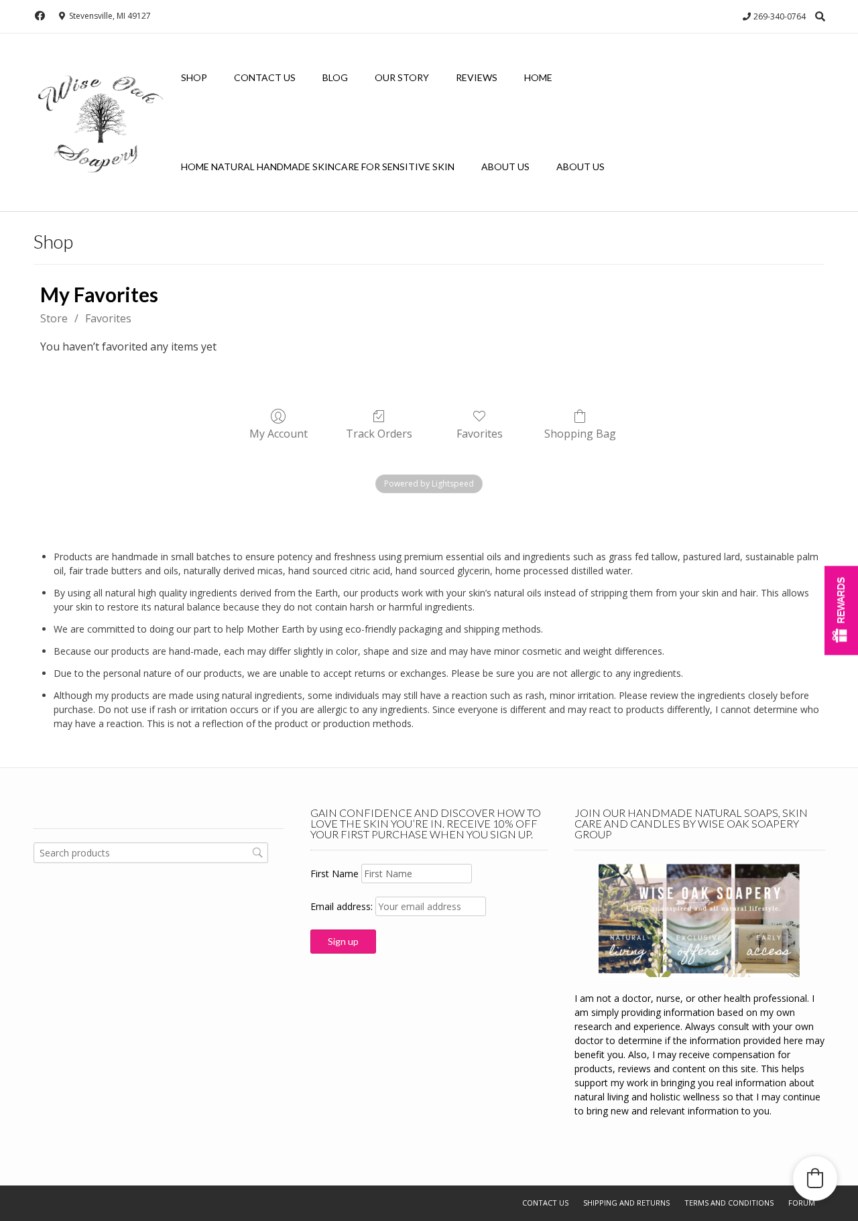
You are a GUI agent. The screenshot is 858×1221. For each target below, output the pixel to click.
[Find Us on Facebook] (40, 16)
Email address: (342, 906)
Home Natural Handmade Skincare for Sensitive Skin (317, 166)
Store (54, 318)
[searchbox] (151, 852)
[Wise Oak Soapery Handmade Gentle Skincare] (101, 123)
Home (538, 77)
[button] (815, 1178)
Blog (335, 77)
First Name (334, 873)
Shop (194, 77)
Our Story (402, 77)
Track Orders (379, 433)
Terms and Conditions (729, 1203)
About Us (505, 166)
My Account (278, 433)
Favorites (108, 318)
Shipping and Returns (626, 1203)
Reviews (476, 77)
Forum (801, 1203)
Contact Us (265, 77)
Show (841, 610)
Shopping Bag (580, 433)
